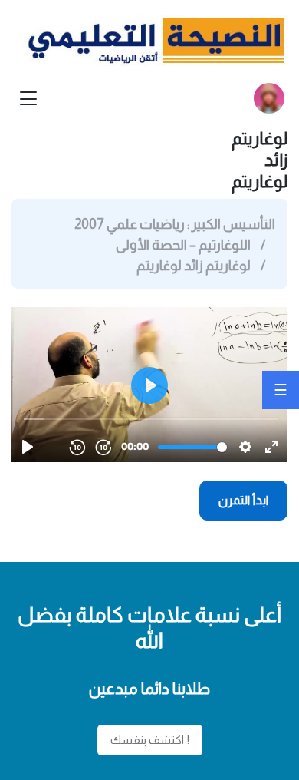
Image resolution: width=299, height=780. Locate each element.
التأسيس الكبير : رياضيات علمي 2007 (174, 224)
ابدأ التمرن (244, 500)
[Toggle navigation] (28, 98)
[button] (269, 98)
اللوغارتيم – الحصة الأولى (183, 245)
